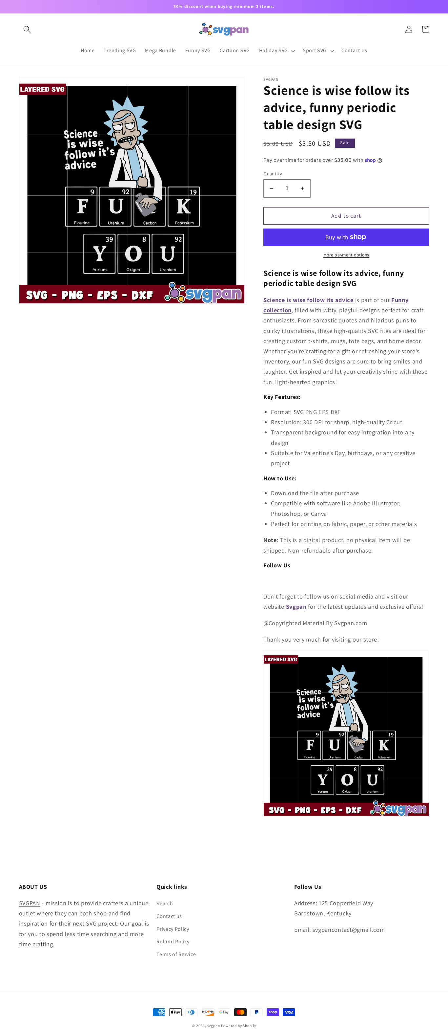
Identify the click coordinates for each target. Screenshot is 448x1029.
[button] (27, 29)
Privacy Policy (172, 929)
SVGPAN (29, 903)
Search (164, 903)
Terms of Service (176, 954)
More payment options (346, 255)
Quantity (272, 173)
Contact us (169, 916)
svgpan (213, 1025)
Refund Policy (173, 941)
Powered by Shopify (238, 1025)
